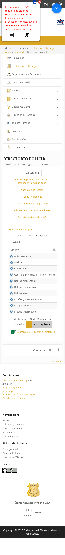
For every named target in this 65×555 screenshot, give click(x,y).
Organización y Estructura (26, 74)
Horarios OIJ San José (21, 229)
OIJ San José (32, 172)
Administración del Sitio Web (18, 394)
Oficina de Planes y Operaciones (32, 210)
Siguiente (44, 324)
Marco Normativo (21, 82)
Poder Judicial (10, 449)
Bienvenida (18, 57)
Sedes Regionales (32, 196)
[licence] (9, 470)
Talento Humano (21, 122)
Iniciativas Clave (21, 106)
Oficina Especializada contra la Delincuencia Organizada (32, 181)
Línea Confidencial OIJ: (15, 380)
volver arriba (55, 361)
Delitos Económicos (25, 287)
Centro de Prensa (12, 428)
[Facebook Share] (58, 350)
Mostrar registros (32, 235)
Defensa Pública (11, 453)
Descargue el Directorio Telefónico (36, 331)
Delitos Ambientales (25, 280)
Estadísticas (9, 432)
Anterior (19, 324)
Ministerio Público (12, 457)
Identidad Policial (22, 98)
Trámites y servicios (13, 424)
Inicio (5, 420)
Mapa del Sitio (10, 436)
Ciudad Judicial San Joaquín (32, 203)
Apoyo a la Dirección (32, 189)
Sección (15, 249)
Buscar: (16, 241)
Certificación (19, 139)
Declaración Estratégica (25, 66)
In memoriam (19, 147)
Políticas (16, 131)
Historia (16, 90)
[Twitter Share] (50, 350)
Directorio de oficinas (14, 398)
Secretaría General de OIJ (32, 217)
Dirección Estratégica (24, 114)
